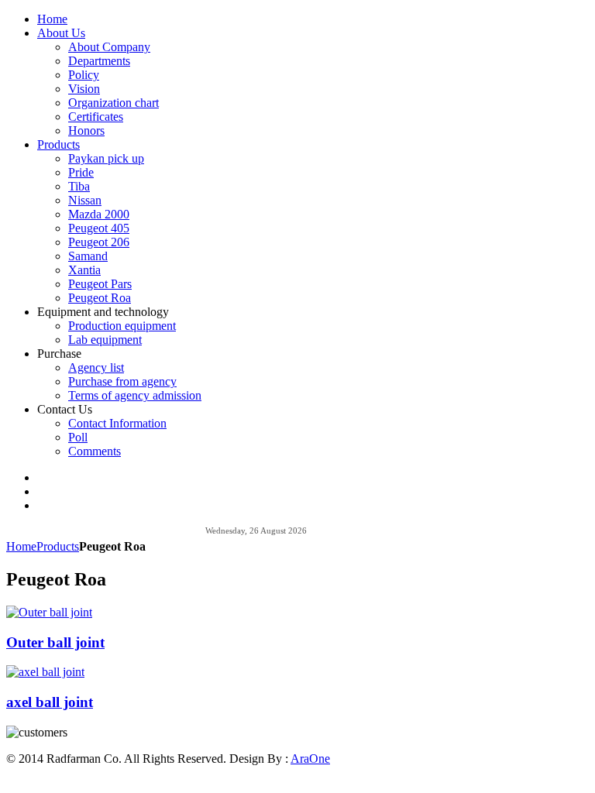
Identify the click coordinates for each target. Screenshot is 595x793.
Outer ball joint (55, 642)
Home (21, 546)
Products (57, 546)
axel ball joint (49, 702)
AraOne (310, 758)
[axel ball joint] (45, 671)
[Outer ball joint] (49, 612)
